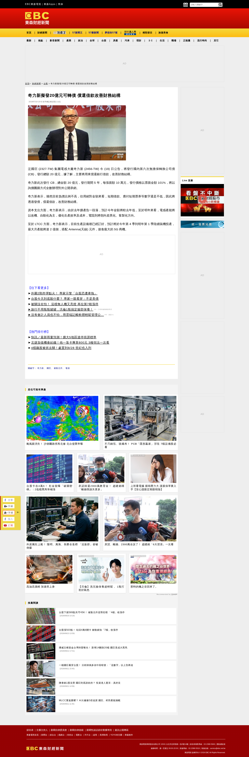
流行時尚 (202, 40)
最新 (29, 40)
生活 (162, 40)
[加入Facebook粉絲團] (8, 520)
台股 (103, 40)
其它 (216, 40)
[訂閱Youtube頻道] (8, 526)
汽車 (127, 40)
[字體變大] (8, 507)
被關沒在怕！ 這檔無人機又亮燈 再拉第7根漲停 (64, 304)
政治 (80, 40)
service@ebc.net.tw (217, 748)
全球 (92, 40)
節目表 (30, 730)
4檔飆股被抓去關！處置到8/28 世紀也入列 (61, 347)
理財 (138, 40)
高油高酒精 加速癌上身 (41, 586)
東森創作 (129, 735)
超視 (95, 735)
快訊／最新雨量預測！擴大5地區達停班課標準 (63, 337)
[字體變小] (9, 514)
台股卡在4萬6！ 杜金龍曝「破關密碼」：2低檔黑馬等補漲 (49, 488)
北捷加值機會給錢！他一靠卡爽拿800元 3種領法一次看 (70, 342)
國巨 (49, 368)
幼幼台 (70, 735)
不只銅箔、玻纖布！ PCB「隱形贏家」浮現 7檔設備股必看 (140, 445)
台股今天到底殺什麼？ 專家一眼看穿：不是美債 (65, 298)
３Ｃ (150, 40)
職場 (173, 40)
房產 (115, 40)
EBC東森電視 (33, 4)
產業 (68, 40)
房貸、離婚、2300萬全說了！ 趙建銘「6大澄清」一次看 (139, 544)
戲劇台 (62, 735)
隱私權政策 (221, 744)
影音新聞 (55, 40)
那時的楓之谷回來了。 (144, 586)
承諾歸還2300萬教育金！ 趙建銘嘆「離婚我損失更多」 (101, 488)
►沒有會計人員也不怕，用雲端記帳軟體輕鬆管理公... (66, 314)
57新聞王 (77, 32)
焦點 (40, 40)
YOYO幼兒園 (116, 735)
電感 (67, 368)
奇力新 (40, 368)
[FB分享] (8, 501)
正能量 (186, 40)
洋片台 (87, 735)
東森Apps (49, 4)
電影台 (79, 735)
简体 (60, 4)
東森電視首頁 (33, 735)
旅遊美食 (163, 32)
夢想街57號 (111, 32)
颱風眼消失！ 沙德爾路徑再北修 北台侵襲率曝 (55, 443)
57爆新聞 (94, 32)
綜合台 (53, 735)
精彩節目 (147, 32)
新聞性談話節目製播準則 (99, 730)
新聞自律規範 (77, 730)
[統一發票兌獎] (202, 227)
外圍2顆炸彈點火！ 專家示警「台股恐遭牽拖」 (64, 293)
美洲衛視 (104, 735)
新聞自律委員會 (59, 730)
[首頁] (37, 18)
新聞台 (44, 735)
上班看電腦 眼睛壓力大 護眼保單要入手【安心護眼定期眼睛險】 (153, 488)
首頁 (29, 32)
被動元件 (58, 368)
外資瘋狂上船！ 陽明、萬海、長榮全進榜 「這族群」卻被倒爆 (62, 546)
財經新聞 (42, 32)
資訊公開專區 (122, 730)
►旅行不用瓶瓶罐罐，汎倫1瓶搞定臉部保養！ (60, 309)
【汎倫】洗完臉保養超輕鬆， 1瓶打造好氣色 (101, 588)
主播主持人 (42, 730)
